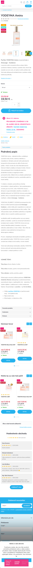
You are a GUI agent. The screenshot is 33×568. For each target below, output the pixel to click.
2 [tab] (15, 365)
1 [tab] (14, 365)
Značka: (5, 141)
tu (16, 556)
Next (30, 324)
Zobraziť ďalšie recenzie (25, 427)
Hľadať (28, 6)
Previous (28, 324)
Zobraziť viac (16, 487)
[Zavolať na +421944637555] (21, 2)
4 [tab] (18, 365)
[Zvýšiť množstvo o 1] (18, 103)
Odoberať (27, 505)
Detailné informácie (5, 78)
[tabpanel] (8, 345)
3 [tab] (17, 365)
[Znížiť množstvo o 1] (18, 106)
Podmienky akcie (10, 132)
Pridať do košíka (17, 111)
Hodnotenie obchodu (16, 433)
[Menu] (31, 2)
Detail (8, 360)
